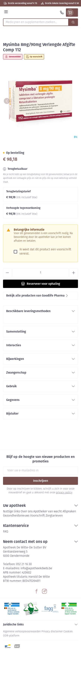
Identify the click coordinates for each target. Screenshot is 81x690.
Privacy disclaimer (52, 631)
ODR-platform (11, 635)
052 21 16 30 (24, 564)
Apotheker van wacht (47, 511)
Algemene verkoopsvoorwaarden (22, 631)
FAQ (5, 531)
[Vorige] (7, 101)
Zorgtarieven (54, 515)
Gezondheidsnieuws (16, 515)
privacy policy (64, 492)
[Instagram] (44, 591)
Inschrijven (40, 481)
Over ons (27, 511)
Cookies (68, 631)
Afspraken (69, 511)
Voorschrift (37, 515)
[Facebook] (36, 591)
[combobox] (36, 22)
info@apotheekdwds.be (36, 568)
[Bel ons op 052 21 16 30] (62, 12)
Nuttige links (11, 511)
